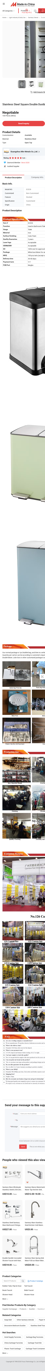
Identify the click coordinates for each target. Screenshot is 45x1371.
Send (23, 1146)
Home (4, 17)
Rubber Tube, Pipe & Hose (11, 1286)
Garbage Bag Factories (34, 1337)
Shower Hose (29, 1294)
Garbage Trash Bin (35, 1343)
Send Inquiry (23, 123)
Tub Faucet (28, 1286)
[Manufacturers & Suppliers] (22, 4)
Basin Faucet (7, 1290)
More (4, 1299)
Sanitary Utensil (33, 17)
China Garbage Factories (13, 1343)
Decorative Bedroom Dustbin (15, 1325)
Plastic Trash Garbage (12, 1348)
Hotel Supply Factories (12, 1337)
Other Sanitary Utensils (25, 1320)
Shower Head (7, 1294)
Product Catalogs (36, 1281)
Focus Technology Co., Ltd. (30, 1361)
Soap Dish (8, 1320)
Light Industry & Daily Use (17, 17)
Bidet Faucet (29, 1290)
